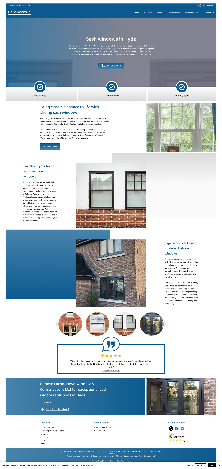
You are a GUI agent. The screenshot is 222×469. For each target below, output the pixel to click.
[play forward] (165, 324)
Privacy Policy (91, 465)
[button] (70, 324)
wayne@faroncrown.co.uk (53, 431)
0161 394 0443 (49, 427)
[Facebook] (176, 428)
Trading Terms (126, 461)
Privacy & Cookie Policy (111, 461)
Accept (212, 465)
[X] (171, 428)
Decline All (200, 465)
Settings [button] (190, 465)
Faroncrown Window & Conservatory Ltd (91, 46)
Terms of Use (97, 461)
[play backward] (56, 324)
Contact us (141, 54)
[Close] (219, 465)
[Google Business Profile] (182, 428)
